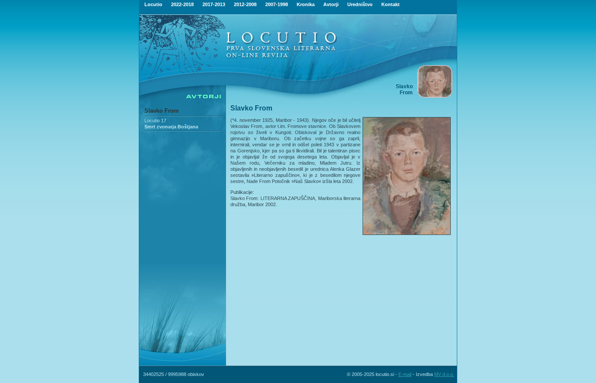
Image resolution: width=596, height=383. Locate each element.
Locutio (153, 4)
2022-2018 (182, 4)
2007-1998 (276, 4)
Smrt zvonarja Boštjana (171, 126)
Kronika (306, 4)
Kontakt (390, 4)
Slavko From (161, 110)
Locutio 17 (155, 120)
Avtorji (331, 4)
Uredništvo (360, 4)
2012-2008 (245, 4)
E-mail (404, 374)
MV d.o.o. (444, 374)
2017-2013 (213, 4)
